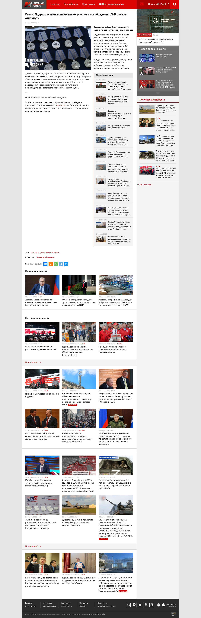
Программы (88, 4)
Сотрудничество (49, 606)
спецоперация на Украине (42, 252)
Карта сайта (101, 614)
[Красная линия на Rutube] (151, 605)
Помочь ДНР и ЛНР (158, 4)
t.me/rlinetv (60, 105)
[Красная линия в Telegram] (134, 605)
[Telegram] (61, 264)
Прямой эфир (66, 606)
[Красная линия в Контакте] (128, 605)
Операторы (47, 603)
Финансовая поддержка (106, 606)
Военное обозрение (45, 257)
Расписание (65, 603)
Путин (56, 252)
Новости (54, 4)
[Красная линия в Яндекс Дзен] (140, 605)
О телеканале (30, 606)
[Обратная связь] (142, 4)
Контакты (28, 603)
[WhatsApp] (56, 264)
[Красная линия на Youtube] (146, 605)
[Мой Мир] (66, 264)
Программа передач (113, 4)
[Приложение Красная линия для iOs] (163, 605)
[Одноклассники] (51, 264)
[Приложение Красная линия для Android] (158, 605)
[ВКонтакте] (45, 264)
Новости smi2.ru (33, 362)
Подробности (71, 4)
